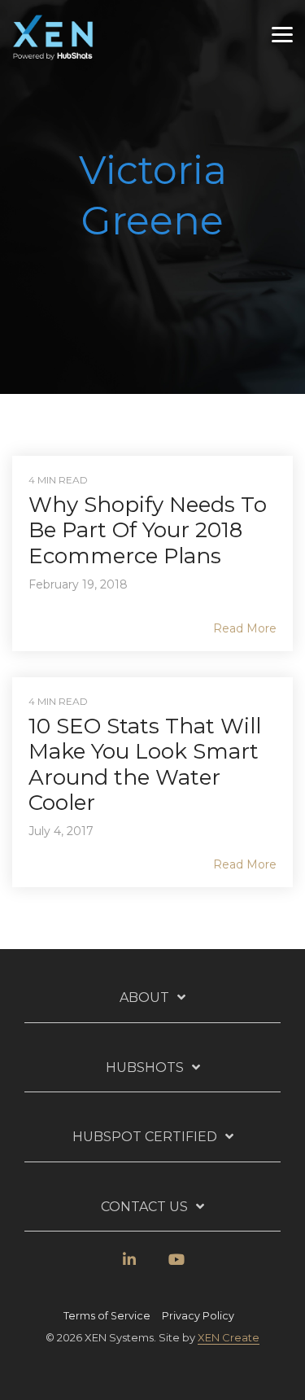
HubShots (145, 1067)
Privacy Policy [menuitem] (198, 1316)
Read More (245, 628)
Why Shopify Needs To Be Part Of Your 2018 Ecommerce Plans (147, 530)
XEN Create (228, 1337)
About (144, 997)
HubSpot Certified (144, 1136)
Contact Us (144, 1206)
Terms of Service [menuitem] (106, 1316)
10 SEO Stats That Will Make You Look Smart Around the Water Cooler (144, 764)
